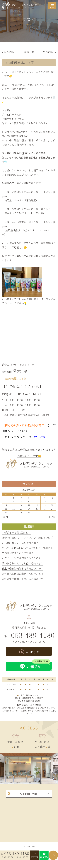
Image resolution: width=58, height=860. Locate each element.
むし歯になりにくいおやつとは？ (20, 543)
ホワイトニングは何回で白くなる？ (21, 558)
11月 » (52, 516)
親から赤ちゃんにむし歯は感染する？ (22, 563)
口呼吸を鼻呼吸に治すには (16, 532)
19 (44, 505)
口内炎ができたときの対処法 (17, 553)
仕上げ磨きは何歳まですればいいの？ (22, 568)
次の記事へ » (49, 52)
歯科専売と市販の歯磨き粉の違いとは (22, 573)
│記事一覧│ (29, 52)
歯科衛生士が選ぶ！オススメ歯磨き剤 (22, 578)
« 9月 (5, 516)
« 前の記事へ (9, 52)
